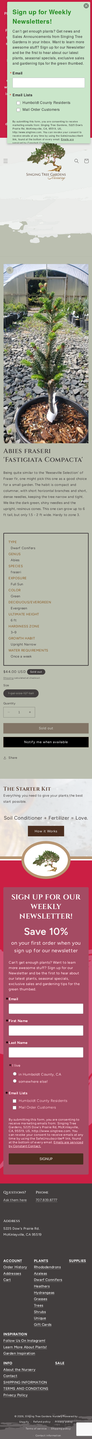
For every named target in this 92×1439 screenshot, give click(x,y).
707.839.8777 (46, 1200)
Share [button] (12, 758)
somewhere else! (33, 1081)
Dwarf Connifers (48, 1280)
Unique (40, 1318)
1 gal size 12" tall (23, 694)
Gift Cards (43, 1324)
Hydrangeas (44, 1293)
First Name (18, 1021)
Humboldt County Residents (43, 1101)
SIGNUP (46, 1159)
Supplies (77, 1261)
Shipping (8, 677)
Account (12, 1261)
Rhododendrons (47, 1267)
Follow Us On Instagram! (24, 1340)
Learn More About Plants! (25, 1347)
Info (7, 1363)
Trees (38, 1305)
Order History (15, 1267)
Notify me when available (46, 742)
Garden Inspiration (19, 1353)
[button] (5, 161)
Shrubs (40, 1312)
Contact (10, 1376)
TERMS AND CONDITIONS (25, 1388)
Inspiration (15, 1334)
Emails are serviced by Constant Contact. (43, 140)
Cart (7, 1280)
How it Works (46, 831)
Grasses (40, 1299)
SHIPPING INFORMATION (25, 1382)
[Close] (86, 5)
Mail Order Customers (37, 1107)
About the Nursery (19, 1369)
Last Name (18, 1043)
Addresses (12, 1273)
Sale (59, 1363)
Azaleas (40, 1273)
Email (13, 999)
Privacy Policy (15, 1395)
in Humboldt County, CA (40, 1074)
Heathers (42, 1286)
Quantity (9, 703)
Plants (41, 1261)
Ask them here (15, 1200)
